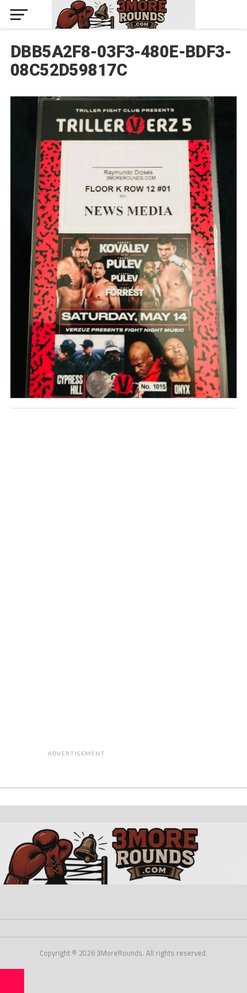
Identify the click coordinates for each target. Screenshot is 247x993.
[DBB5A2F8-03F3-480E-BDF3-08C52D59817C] (123, 395)
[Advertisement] (153, 589)
